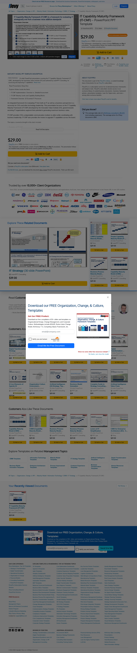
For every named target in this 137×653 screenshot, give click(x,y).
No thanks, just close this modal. (99, 354)
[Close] (108, 297)
